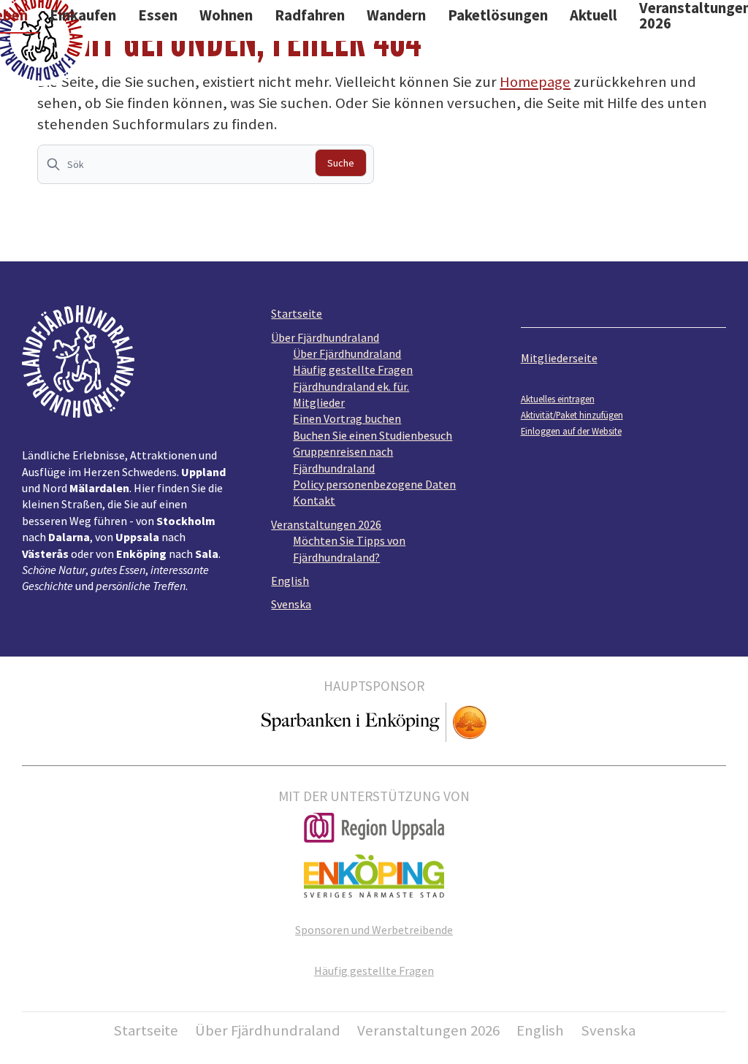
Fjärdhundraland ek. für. (351, 386)
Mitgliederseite (559, 358)
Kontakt (314, 500)
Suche (340, 162)
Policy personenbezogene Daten (374, 484)
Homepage (535, 81)
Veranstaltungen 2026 (326, 524)
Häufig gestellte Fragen (353, 369)
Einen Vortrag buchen (347, 418)
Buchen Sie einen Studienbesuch (372, 435)
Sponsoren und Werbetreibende (374, 929)
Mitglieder (319, 402)
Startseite (296, 313)
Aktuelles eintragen (558, 399)
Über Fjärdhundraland (325, 337)
